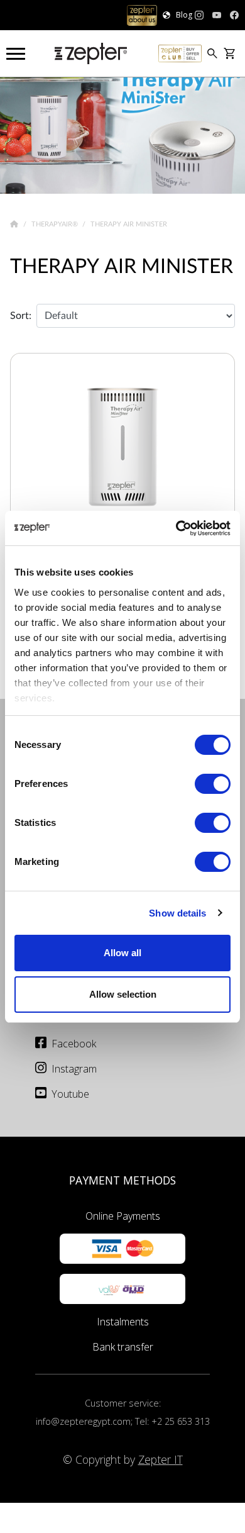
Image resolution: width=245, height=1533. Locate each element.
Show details (177, 913)
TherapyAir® (55, 224)
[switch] (213, 784)
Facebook (74, 1044)
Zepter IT (160, 1459)
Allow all (122, 952)
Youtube (70, 1094)
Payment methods (122, 1180)
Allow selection (122, 994)
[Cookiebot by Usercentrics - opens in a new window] (176, 528)
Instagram (74, 1069)
